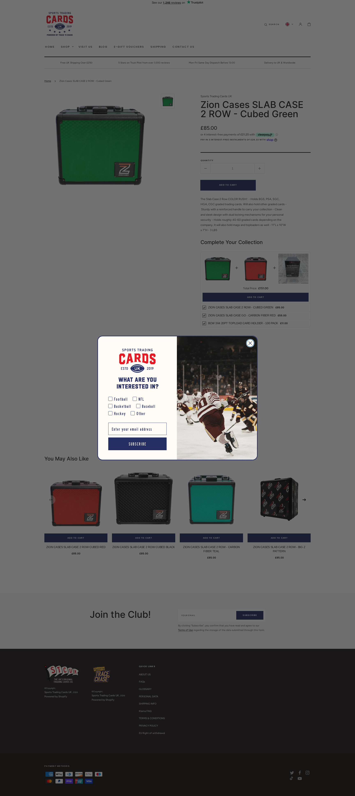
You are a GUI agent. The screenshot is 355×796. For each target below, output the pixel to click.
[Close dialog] (250, 343)
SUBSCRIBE (137, 444)
